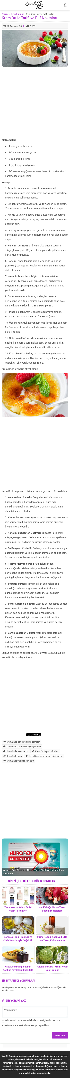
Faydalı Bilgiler (17, 14)
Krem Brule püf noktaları (46, 751)
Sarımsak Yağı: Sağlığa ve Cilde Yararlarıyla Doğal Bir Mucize (18, 940)
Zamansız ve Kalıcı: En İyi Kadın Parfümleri (18, 909)
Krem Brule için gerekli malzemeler (23, 741)
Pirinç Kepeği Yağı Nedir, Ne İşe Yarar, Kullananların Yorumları (52, 940)
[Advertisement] (35, 103)
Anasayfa (6, 14)
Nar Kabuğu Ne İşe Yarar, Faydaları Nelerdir (52, 909)
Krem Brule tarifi (14, 755)
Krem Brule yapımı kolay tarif (20, 760)
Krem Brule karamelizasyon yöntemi (23, 746)
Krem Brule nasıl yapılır (17, 751)
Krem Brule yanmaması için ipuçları (45, 755)
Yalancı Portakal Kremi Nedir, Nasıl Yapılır (52, 968)
